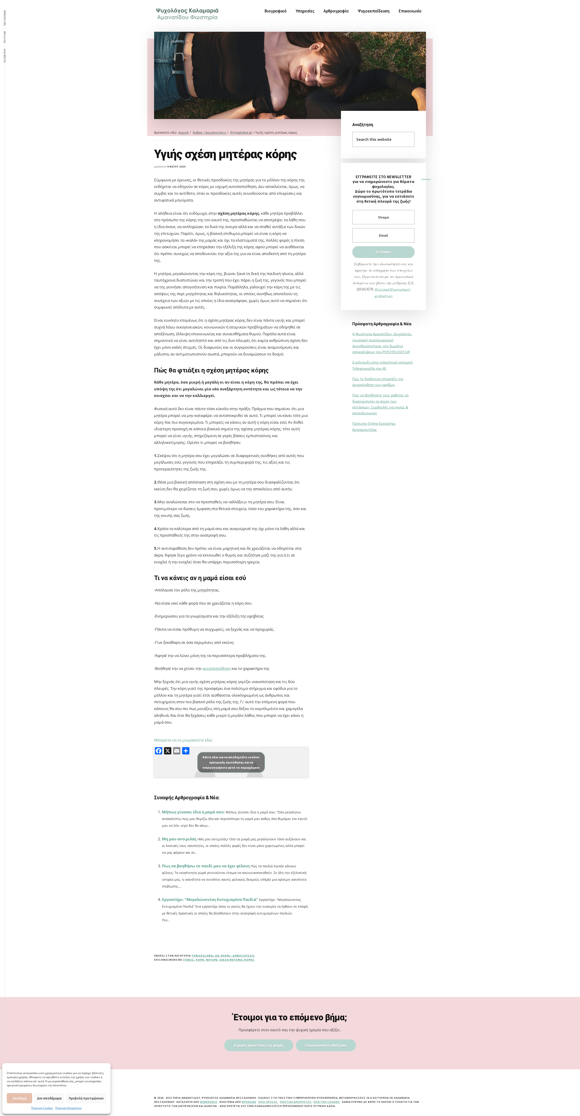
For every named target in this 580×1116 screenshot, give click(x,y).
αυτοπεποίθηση (217, 668)
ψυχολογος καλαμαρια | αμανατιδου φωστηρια (188, 14)
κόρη (200, 959)
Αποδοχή (20, 1098)
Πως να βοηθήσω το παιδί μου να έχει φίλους (206, 865)
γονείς (188, 959)
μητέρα (212, 959)
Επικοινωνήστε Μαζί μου (325, 1045)
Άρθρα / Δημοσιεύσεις (238, 955)
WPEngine (249, 1102)
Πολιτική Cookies (42, 1108)
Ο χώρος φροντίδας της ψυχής (259, 1045)
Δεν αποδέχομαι (49, 1098)
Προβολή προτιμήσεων (86, 1098)
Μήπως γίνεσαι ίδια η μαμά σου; (193, 812)
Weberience (208, 1102)
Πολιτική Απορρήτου (68, 1108)
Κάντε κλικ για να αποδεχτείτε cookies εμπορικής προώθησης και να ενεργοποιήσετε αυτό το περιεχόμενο (231, 762)
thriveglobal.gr (205, 955)
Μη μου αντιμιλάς (179, 838)
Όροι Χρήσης (268, 1102)
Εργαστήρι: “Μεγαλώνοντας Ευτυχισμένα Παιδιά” (210, 899)
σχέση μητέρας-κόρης (236, 959)
